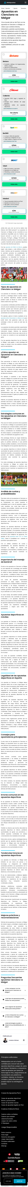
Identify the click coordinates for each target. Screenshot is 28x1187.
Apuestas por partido (24, 8)
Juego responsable (7, 1139)
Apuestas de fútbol (16, 8)
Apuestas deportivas (8, 8)
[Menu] (25, 2)
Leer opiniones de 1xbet (10, 173)
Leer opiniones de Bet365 (10, 141)
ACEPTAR (19, 1181)
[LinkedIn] (23, 1040)
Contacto (4, 1143)
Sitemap (3, 1146)
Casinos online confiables (9, 1114)
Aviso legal (4, 1135)
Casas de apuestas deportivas (11, 1098)
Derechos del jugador (8, 1137)
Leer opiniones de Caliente (11, 108)
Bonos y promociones (8, 1100)
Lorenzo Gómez (14, 1040)
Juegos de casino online (9, 1121)
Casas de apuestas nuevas (9, 1103)
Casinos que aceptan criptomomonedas (8, 1118)
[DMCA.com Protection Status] (20, 1161)
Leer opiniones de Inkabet (10, 206)
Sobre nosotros (6, 1132)
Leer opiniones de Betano (10, 71)
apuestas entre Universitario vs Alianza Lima (12, 318)
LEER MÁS (8, 1181)
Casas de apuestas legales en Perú (12, 1105)
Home (2, 8)
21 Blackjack (5, 1123)
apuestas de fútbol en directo (14, 247)
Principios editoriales (8, 1141)
